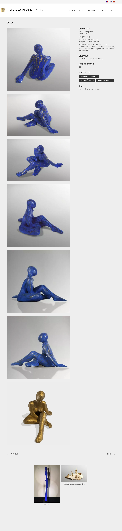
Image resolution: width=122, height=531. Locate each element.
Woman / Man (86, 80)
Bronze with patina (88, 76)
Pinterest (97, 89)
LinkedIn (90, 89)
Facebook (82, 89)
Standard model (104, 80)
